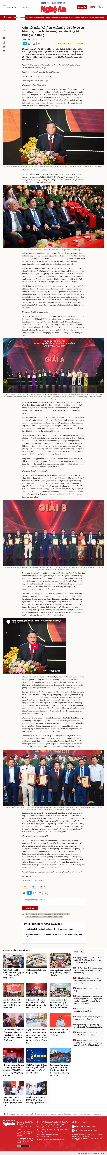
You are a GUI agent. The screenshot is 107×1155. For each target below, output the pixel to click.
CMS (86, 1153)
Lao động (77, 17)
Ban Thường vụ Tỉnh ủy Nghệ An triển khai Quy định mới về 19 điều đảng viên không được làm (60, 1070)
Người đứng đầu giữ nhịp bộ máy (36, 971)
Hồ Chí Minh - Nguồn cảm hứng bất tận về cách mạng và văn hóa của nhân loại (36, 1069)
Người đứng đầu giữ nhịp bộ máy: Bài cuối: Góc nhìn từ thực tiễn (88, 1026)
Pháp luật (47, 17)
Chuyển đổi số (102, 17)
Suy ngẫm (95, 17)
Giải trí (82, 17)
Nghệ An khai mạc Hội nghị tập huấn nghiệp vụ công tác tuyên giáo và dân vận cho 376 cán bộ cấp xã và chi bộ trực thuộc (36, 1036)
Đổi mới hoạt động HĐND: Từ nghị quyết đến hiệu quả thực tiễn (36, 1100)
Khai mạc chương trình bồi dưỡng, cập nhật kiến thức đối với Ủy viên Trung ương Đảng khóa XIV (13, 1070)
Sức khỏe (71, 17)
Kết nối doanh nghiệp (62, 17)
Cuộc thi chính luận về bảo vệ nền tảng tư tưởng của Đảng (44, 916)
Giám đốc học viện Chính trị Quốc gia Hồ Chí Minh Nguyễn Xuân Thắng (47, 914)
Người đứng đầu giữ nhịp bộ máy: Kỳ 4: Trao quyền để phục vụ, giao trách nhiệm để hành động (88, 1042)
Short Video (88, 17)
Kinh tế (28, 17)
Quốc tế (32, 17)
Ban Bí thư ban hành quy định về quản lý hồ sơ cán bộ (60, 1032)
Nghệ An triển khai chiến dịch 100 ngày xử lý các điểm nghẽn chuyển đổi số (13, 974)
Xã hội (37, 17)
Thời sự (13, 17)
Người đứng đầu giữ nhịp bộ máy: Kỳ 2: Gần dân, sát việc (86, 1033)
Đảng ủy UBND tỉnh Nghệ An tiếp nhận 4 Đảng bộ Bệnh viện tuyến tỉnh (12, 1004)
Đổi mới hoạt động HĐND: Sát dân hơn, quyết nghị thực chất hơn (12, 1101)
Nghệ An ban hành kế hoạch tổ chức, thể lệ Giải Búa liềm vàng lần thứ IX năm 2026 (36, 1004)
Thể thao (53, 17)
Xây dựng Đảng (20, 17)
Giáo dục (41, 17)
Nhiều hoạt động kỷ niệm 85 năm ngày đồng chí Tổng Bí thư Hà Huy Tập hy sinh (59, 1004)
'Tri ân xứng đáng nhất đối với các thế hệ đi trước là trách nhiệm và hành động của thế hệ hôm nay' (13, 1034)
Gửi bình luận (30, 908)
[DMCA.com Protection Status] (26, 1146)
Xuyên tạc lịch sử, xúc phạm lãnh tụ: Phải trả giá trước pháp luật (51, 929)
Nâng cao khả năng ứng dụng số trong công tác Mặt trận (60, 972)
